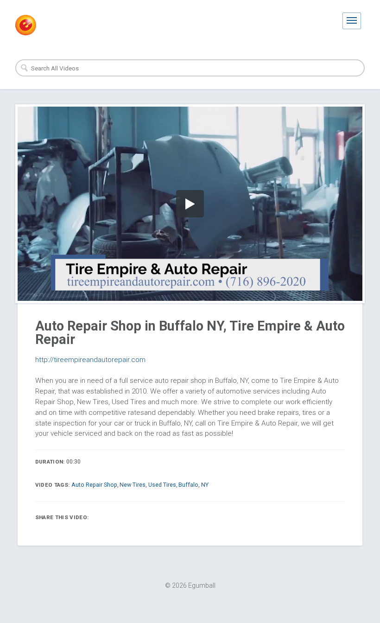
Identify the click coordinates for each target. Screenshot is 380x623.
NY (205, 484)
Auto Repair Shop (94, 484)
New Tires (133, 484)
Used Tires (162, 484)
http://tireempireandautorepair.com (90, 360)
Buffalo (188, 484)
